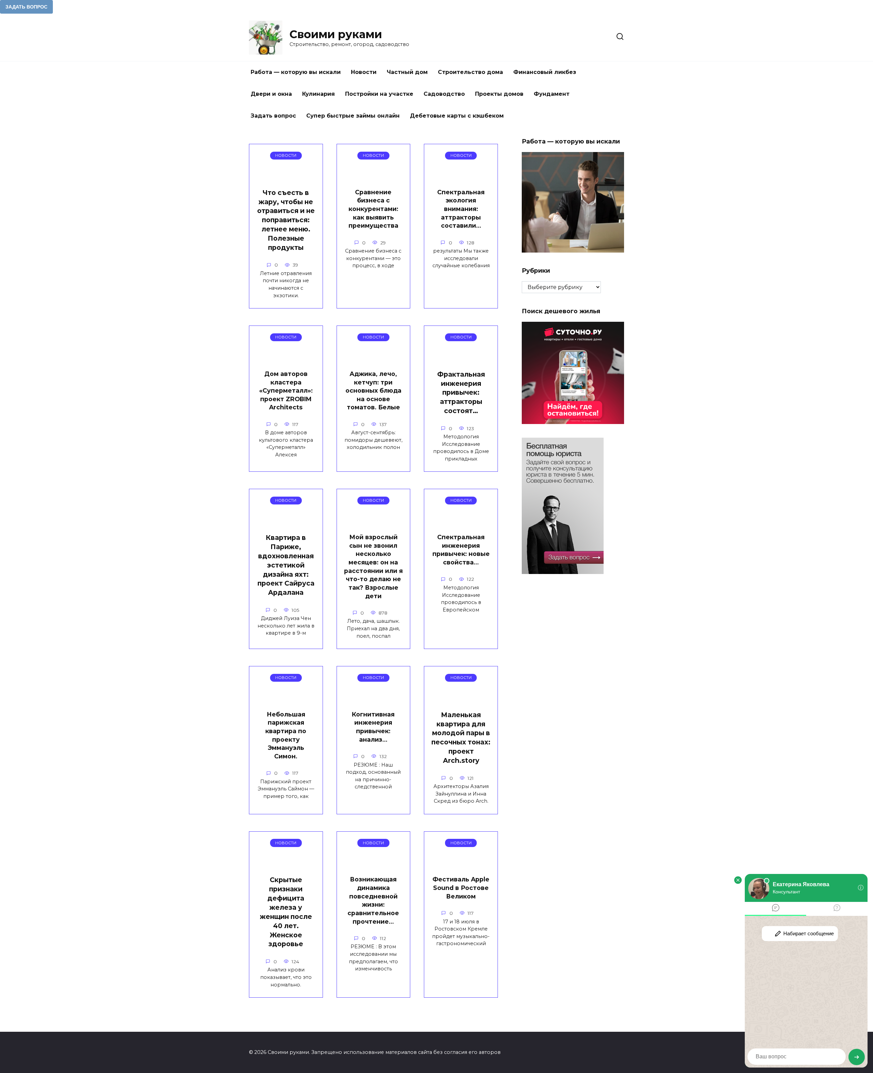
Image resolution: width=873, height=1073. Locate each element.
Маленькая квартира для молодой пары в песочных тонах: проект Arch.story (460, 738)
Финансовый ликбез (544, 72)
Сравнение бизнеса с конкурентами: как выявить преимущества (373, 208)
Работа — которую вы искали (296, 72)
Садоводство (444, 94)
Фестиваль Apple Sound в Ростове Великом (460, 888)
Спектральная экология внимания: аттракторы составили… (461, 208)
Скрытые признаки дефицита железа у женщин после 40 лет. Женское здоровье (286, 912)
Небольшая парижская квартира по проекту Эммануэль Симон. (285, 735)
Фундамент (551, 94)
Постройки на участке (379, 94)
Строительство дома (470, 72)
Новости (363, 72)
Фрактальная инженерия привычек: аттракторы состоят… (461, 392)
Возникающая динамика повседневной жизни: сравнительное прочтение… (373, 900)
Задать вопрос (273, 115)
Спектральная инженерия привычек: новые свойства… (461, 549)
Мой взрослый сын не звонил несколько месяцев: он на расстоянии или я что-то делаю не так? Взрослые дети (373, 566)
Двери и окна (271, 94)
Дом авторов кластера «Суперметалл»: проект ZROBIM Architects (286, 390)
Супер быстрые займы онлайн (353, 115)
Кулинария (318, 94)
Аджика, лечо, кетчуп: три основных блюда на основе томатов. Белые (373, 390)
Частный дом (407, 72)
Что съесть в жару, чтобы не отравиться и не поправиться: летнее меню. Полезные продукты (286, 220)
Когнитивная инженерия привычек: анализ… (373, 727)
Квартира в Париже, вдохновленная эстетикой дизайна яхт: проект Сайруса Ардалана (285, 564)
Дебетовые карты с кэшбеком (457, 115)
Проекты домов (499, 94)
